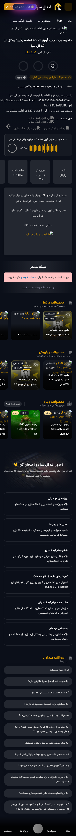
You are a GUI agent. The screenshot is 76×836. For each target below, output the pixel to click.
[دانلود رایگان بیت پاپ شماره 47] (25, 325)
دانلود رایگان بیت (22, 20)
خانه (69, 20)
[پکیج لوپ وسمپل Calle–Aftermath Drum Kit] (57, 424)
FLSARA (31, 52)
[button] (12, 148)
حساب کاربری (28, 277)
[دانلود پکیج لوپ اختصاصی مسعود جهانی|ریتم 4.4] (57, 325)
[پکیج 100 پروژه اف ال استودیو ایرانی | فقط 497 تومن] (57, 375)
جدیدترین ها (44, 20)
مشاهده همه (13, 404)
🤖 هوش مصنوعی (24, 6)
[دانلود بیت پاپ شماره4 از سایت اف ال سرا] (38, 234)
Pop (59, 20)
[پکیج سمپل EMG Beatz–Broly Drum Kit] (25, 424)
